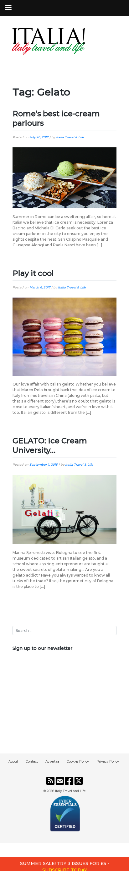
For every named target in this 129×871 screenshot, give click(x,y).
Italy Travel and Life (70, 791)
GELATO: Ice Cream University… (50, 445)
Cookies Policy (78, 761)
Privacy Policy (107, 761)
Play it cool (33, 273)
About (13, 761)
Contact (32, 761)
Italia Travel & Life (70, 137)
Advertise (52, 761)
